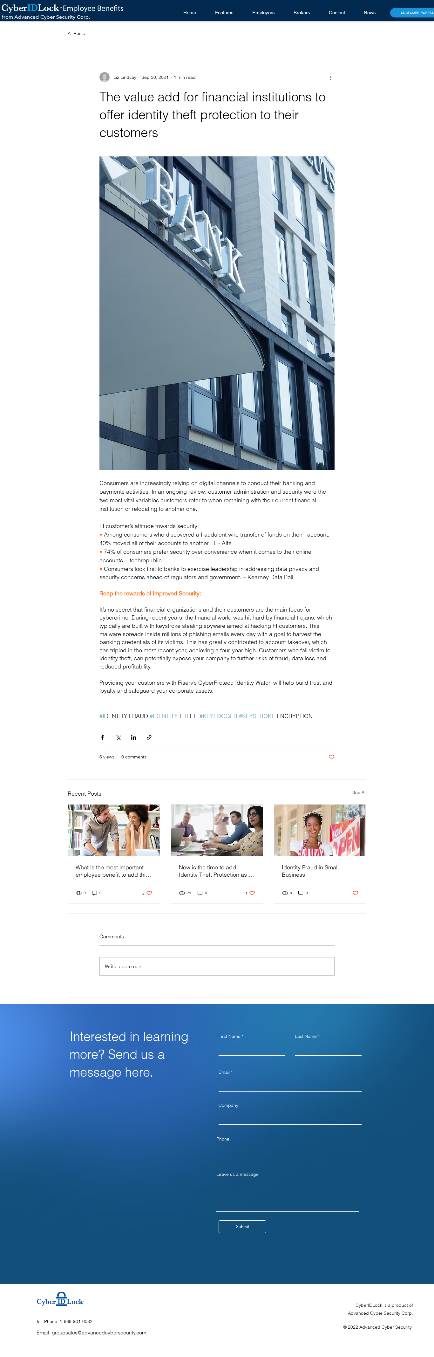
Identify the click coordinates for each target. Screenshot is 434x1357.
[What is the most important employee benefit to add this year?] (114, 830)
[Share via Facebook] (102, 737)
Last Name (306, 1036)
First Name (230, 1036)
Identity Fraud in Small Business (310, 871)
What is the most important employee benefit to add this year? (112, 871)
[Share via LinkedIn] (134, 737)
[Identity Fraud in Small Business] (320, 830)
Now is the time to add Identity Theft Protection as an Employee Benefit (217, 871)
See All (359, 792)
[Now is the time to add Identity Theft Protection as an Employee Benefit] (217, 830)
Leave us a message (237, 1174)
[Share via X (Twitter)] (118, 737)
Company (228, 1105)
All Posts (76, 33)
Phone (222, 1139)
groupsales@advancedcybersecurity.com (99, 1332)
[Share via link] (149, 737)
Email (224, 1072)
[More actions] (331, 77)
